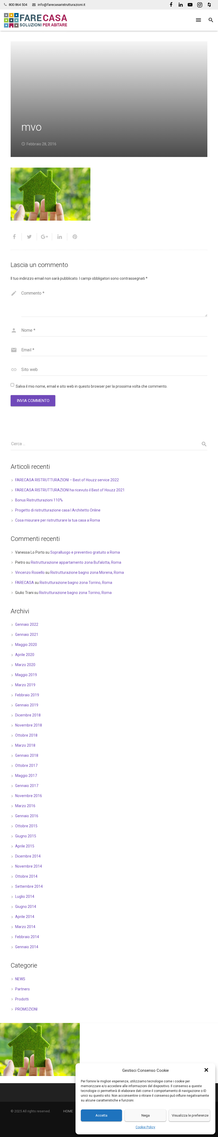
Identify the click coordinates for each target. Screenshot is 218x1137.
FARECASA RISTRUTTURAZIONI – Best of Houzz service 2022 (67, 480)
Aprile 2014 (24, 917)
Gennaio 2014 (26, 947)
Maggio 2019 (26, 675)
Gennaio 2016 (26, 816)
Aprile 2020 (24, 655)
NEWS (20, 979)
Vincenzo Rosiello (30, 572)
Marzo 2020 (25, 665)
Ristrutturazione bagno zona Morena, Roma (87, 572)
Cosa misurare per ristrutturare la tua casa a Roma (57, 520)
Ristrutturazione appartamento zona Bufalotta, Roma (76, 562)
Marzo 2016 (25, 806)
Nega (145, 1115)
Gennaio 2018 (26, 755)
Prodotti (22, 999)
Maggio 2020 (26, 644)
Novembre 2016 (28, 796)
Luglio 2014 (24, 896)
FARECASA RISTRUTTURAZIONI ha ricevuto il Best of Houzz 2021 (70, 490)
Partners (22, 989)
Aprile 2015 (24, 846)
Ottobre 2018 (26, 735)
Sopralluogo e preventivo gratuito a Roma (85, 552)
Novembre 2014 (28, 866)
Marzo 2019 (25, 685)
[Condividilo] (16, 236)
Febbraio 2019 (27, 695)
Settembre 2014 (29, 886)
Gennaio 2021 (26, 634)
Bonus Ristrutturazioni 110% (39, 500)
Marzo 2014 (25, 927)
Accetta (101, 1115)
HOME (68, 1111)
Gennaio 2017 (26, 786)
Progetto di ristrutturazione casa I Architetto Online (57, 510)
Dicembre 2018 (28, 715)
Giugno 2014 (25, 906)
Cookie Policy (145, 1127)
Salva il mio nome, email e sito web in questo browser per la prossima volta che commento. (91, 386)
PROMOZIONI (26, 1009)
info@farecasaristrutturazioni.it (61, 5)
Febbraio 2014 (27, 937)
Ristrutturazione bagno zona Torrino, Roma (76, 582)
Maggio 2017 (26, 775)
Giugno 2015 (25, 836)
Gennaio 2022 (26, 624)
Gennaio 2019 (26, 705)
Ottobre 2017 (26, 765)
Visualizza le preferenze (190, 1115)
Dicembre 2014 (28, 856)
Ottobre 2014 (26, 876)
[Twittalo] (29, 236)
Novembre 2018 (28, 725)
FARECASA (24, 582)
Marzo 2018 (25, 745)
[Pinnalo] (72, 236)
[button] (207, 1070)
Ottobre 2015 (26, 826)
